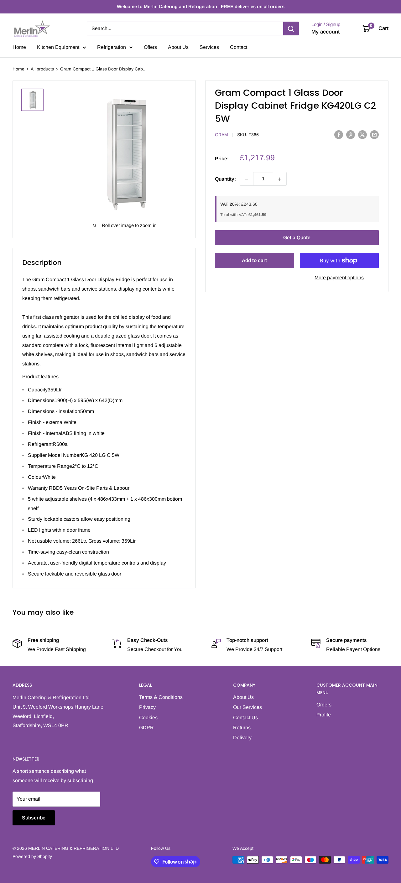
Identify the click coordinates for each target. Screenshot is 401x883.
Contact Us (245, 717)
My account (325, 32)
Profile (323, 714)
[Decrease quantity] (246, 179)
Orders (323, 704)
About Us (178, 47)
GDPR (146, 727)
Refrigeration (111, 47)
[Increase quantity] (279, 179)
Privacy (147, 707)
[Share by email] (374, 134)
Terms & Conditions (161, 697)
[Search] (291, 28)
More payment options (339, 277)
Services (209, 47)
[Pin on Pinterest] (350, 134)
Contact (238, 47)
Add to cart (254, 260)
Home (19, 47)
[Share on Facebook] (338, 134)
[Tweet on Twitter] (362, 134)
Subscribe (33, 817)
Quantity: (225, 179)
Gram (221, 134)
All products (42, 68)
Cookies (148, 717)
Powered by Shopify (32, 856)
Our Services (247, 707)
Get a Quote (296, 237)
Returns (242, 727)
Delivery (242, 737)
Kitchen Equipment (58, 47)
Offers (150, 47)
